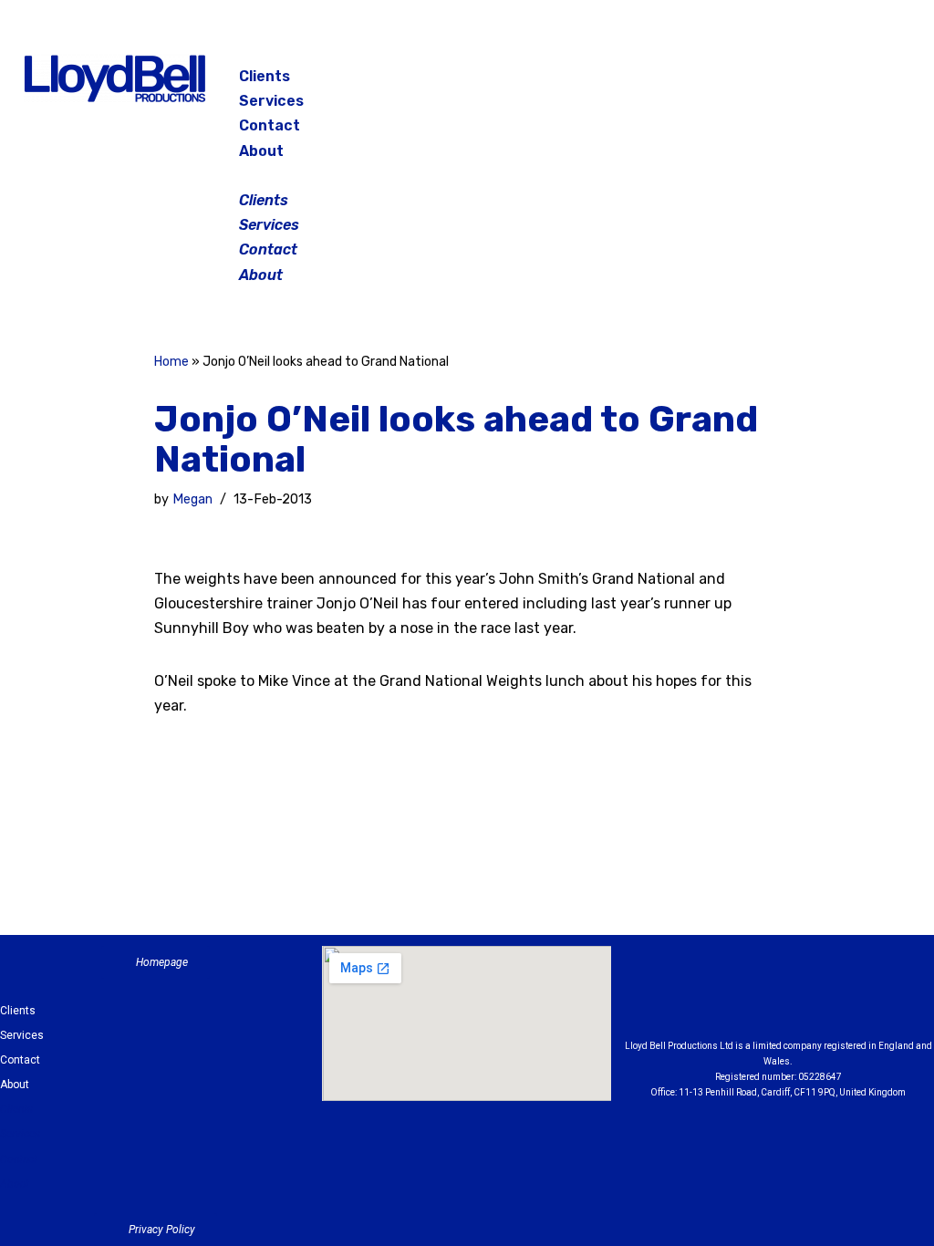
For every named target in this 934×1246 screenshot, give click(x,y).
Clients (264, 76)
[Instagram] (814, 82)
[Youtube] (878, 997)
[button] (468, 175)
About (261, 151)
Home (171, 361)
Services (271, 100)
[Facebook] (769, 82)
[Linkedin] (828, 997)
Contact (269, 125)
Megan (192, 499)
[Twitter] (860, 82)
